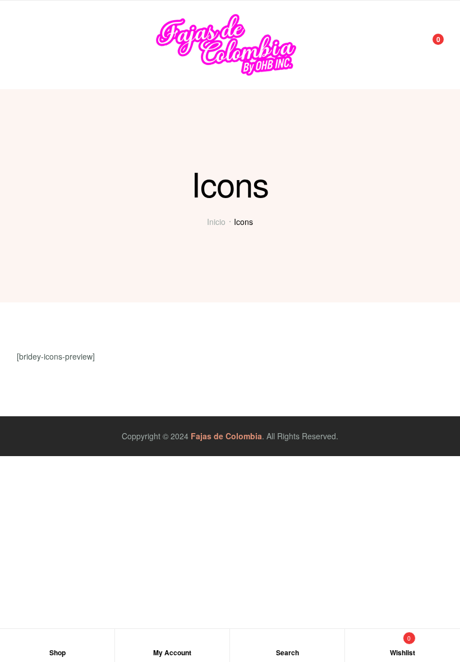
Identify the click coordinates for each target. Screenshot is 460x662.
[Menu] (21, 45)
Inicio (216, 221)
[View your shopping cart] (430, 45)
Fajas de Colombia (226, 436)
